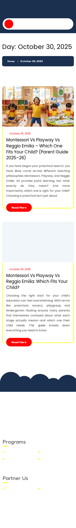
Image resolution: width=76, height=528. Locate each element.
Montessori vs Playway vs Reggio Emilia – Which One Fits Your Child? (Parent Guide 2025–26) (37, 149)
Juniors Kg (13, 459)
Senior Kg (48, 459)
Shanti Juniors (44, 517)
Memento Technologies (37, 522)
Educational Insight (55, 488)
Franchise (13, 488)
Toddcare (12, 452)
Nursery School (52, 452)
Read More (19, 207)
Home (11, 61)
